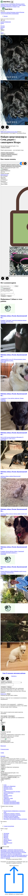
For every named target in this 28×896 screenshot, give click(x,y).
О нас (18, 6)
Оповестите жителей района (11, 816)
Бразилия (6, 834)
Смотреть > (14, 676)
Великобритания (8, 842)
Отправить (3, 296)
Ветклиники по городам (10, 801)
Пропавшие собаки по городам (13, 856)
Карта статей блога (8, 793)
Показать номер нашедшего (7, 152)
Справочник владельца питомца (12, 791)
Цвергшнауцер (4, 174)
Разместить (3, 693)
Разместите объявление (9, 786)
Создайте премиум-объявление (11, 817)
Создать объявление (6, 21)
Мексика (6, 837)
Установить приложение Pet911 (12, 802)
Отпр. (16, 286)
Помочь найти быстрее (6, 156)
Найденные (11, 131)
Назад (8, 693)
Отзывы (14, 6)
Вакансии (9, 6)
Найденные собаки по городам (8, 855)
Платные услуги (5, 5)
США (5, 844)
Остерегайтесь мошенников (11, 13)
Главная (3, 4)
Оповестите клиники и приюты (12, 813)
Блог (10, 5)
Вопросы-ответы (20, 4)
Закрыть (9, 296)
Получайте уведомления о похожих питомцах (15, 819)
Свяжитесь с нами (16, 5)
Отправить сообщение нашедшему (9, 154)
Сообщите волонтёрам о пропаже (12, 815)
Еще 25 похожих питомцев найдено (14, 673)
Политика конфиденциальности (13, 852)
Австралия (6, 833)
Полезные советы (15, 12)
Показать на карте (5, 147)
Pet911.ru (3, 131)
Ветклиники (12, 4)
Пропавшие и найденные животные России (12, 849)
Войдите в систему (12, 777)
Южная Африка (8, 840)
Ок (1, 719)
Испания (6, 841)
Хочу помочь (11, 716)
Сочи (6, 131)
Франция (6, 836)
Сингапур (6, 838)
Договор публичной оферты (14, 853)
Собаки (15, 131)
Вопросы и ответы (5, 12)
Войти (2, 23)
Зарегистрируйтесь (5, 778)
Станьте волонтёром (9, 826)
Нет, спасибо (4, 716)
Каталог (7, 4)
